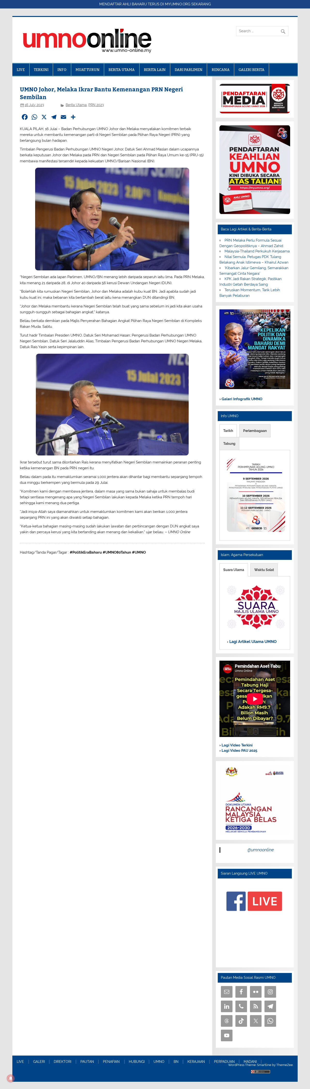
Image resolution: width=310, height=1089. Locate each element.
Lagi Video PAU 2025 (239, 750)
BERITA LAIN (155, 69)
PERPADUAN (224, 1062)
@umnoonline (261, 849)
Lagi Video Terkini (237, 745)
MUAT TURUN (88, 69)
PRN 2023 (96, 105)
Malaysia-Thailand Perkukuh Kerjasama (257, 251)
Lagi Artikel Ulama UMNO (252, 641)
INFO (61, 69)
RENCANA (221, 69)
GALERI (39, 1062)
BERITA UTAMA (121, 69)
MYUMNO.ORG (177, 4)
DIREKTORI (62, 1062)
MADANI (250, 1062)
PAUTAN (87, 1062)
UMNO (159, 1062)
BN (176, 1062)
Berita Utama (76, 105)
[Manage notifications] (11, 1078)
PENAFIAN (111, 1062)
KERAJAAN (196, 1062)
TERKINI (41, 69)
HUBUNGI (137, 1062)
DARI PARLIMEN (188, 69)
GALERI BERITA (251, 69)
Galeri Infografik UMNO (241, 399)
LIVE (21, 69)
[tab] (228, 430)
